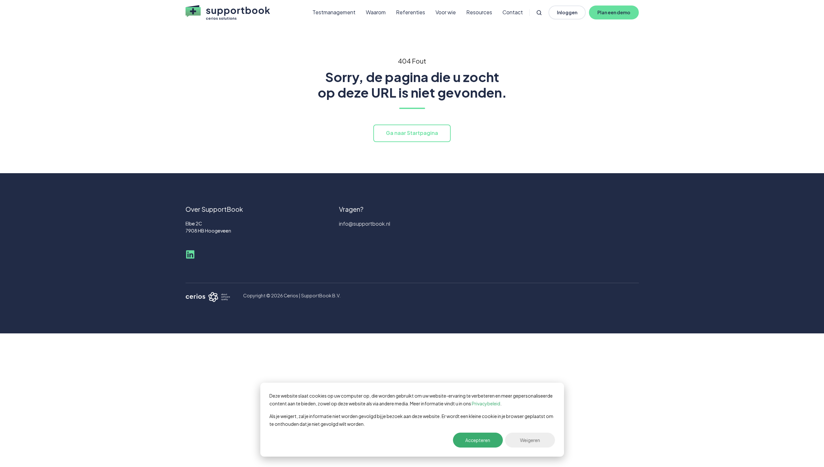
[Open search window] (539, 12)
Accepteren (477, 440)
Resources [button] (479, 12)
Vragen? (351, 209)
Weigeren (530, 440)
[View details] (190, 254)
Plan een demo (613, 12)
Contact (512, 12)
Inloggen (567, 12)
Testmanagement (334, 12)
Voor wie (445, 12)
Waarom (376, 12)
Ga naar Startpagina (412, 132)
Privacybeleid (486, 403)
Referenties (410, 12)
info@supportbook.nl (364, 223)
